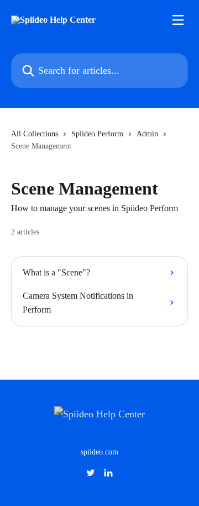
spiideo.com (99, 452)
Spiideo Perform (97, 134)
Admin (147, 134)
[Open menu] (178, 20)
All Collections (34, 134)
